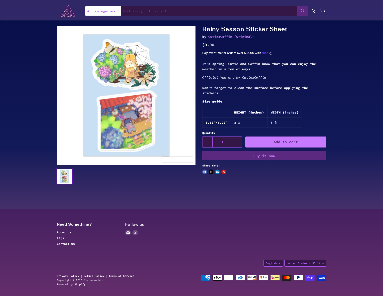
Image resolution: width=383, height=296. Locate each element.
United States (303, 263)
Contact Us (66, 244)
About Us (64, 232)
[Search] (302, 11)
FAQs (60, 238)
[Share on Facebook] (204, 171)
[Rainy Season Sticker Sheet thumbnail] (64, 176)
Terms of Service (121, 276)
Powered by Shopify (71, 284)
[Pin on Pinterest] (223, 171)
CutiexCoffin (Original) (231, 37)
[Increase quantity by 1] (237, 142)
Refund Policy (94, 276)
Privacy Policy (68, 276)
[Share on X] (211, 171)
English (271, 263)
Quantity (208, 133)
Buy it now (264, 155)
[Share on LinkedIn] (217, 171)
